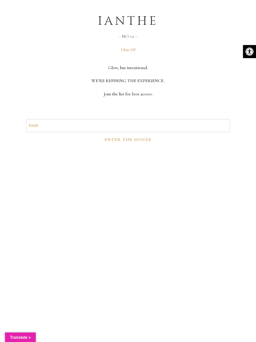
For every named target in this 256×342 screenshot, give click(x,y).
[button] (249, 51)
